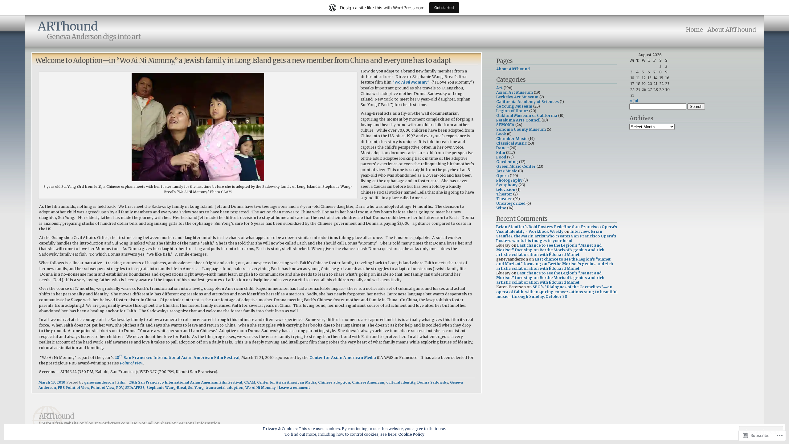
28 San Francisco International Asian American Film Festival (177, 357)
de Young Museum (514, 106)
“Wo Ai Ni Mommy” (411, 82)
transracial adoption (224, 387)
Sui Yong (196, 387)
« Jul (633, 101)
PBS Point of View (73, 387)
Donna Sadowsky (432, 382)
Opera (502, 175)
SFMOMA (505, 124)
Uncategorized (510, 203)
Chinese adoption (334, 382)
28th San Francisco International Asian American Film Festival (185, 382)
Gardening (507, 161)
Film (121, 382)
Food (501, 157)
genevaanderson (99, 382)
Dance (502, 148)
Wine (501, 208)
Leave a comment (294, 387)
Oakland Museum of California (526, 115)
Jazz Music (506, 171)
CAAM (249, 382)
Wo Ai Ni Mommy (260, 387)
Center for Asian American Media (342, 357)
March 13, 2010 (52, 382)
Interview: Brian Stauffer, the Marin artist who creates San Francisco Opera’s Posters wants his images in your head (556, 236)
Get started (444, 7)
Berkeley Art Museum (517, 97)
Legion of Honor (512, 111)
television (505, 189)
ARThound (68, 26)
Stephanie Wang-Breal (166, 387)
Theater (504, 194)
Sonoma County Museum (521, 129)
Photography (509, 180)
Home (694, 29)
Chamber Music (511, 138)
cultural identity (400, 382)
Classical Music (511, 143)
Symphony (506, 185)
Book (501, 134)
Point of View (131, 363)
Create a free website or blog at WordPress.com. (84, 423)
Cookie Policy (411, 434)
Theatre (504, 198)
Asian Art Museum (514, 92)
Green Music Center (516, 166)
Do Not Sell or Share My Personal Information (176, 423)
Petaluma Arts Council (518, 120)
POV (119, 387)
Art (499, 87)
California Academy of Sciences (527, 101)
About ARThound (731, 29)
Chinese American (368, 382)
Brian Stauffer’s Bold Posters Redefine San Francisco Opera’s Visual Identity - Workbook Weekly (556, 229)
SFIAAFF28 (135, 387)
